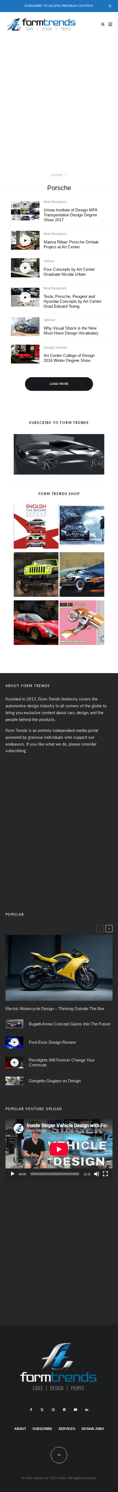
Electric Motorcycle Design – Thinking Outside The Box (55, 1008)
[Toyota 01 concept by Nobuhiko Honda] (25, 354)
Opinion (49, 320)
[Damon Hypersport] (59, 968)
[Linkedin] (86, 1409)
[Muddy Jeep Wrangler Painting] (36, 575)
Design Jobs (93, 1429)
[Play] (12, 1174)
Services (66, 1429)
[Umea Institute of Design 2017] (25, 210)
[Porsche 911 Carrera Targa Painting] (82, 575)
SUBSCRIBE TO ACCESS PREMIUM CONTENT (59, 5)
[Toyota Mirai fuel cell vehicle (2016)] (25, 326)
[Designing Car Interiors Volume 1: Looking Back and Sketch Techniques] (82, 623)
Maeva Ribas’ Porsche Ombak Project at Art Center (71, 244)
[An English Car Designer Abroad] (36, 527)
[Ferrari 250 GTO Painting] (82, 527)
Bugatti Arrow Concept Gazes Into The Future (69, 1024)
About (20, 1429)
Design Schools (55, 348)
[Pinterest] (64, 1409)
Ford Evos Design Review (52, 1042)
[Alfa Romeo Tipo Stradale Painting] (36, 623)
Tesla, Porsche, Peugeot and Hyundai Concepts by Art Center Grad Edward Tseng (73, 301)
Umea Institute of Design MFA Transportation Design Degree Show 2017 (70, 215)
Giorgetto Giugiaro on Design (55, 1080)
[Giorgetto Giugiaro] (14, 1081)
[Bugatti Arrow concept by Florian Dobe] (14, 1023)
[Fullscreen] (105, 1174)
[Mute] (96, 1174)
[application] (59, 1149)
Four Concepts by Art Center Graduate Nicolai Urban (69, 272)
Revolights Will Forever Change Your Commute (62, 1062)
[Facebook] (31, 1409)
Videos (49, 261)
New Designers (55, 202)
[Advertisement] (59, 98)
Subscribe (42, 1429)
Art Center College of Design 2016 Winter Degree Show (69, 358)
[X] (42, 1409)
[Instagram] (53, 1409)
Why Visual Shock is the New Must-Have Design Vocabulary (71, 330)
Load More (59, 383)
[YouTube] (75, 1409)
